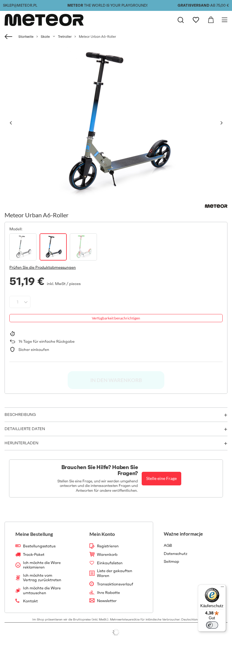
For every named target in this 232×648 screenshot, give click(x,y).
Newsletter (107, 600)
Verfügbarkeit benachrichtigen (116, 318)
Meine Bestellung (34, 534)
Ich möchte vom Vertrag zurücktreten (42, 577)
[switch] (212, 625)
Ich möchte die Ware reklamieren (42, 565)
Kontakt (30, 601)
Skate (45, 36)
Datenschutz (175, 553)
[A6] (53, 247)
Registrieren (108, 546)
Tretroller (65, 36)
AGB (168, 545)
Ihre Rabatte (108, 592)
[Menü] (222, 588)
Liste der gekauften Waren (114, 573)
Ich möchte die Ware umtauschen (42, 590)
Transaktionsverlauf (115, 584)
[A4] (23, 247)
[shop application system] (116, 632)
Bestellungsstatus (39, 546)
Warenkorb (107, 554)
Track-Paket (33, 554)
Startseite (26, 36)
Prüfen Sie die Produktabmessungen (42, 267)
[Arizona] (83, 247)
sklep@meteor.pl (20, 5)
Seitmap (171, 561)
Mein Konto (102, 534)
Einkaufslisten (110, 563)
